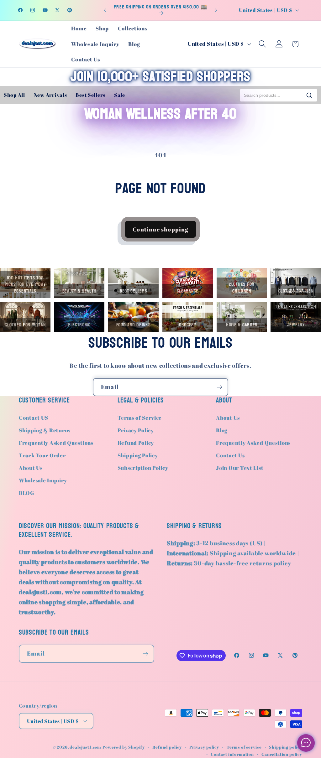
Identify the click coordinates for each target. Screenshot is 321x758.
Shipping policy (285, 747)
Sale (119, 94)
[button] (262, 44)
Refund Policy (136, 442)
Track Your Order (42, 455)
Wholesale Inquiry (43, 480)
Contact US (33, 417)
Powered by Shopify (124, 747)
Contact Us (230, 455)
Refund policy (167, 747)
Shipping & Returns (45, 430)
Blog (222, 430)
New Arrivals (50, 94)
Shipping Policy (138, 455)
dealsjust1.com (85, 747)
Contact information (232, 754)
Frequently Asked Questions (56, 442)
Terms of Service (140, 417)
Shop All (14, 94)
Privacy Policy (136, 430)
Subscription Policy (143, 467)
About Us (31, 467)
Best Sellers (90, 94)
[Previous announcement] (105, 10)
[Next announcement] (216, 10)
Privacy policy (204, 747)
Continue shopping (160, 229)
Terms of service (244, 747)
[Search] (309, 95)
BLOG (26, 492)
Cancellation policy (281, 754)
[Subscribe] (219, 387)
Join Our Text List (239, 467)
